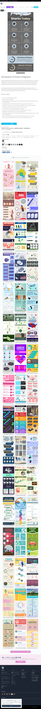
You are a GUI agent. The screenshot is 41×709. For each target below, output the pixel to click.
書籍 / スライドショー (15, 672)
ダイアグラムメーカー (5, 676)
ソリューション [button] (21, 7)
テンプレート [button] (27, 7)
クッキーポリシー (6, 702)
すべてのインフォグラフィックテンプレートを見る (20, 651)
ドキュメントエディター (5, 681)
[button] (4, 7)
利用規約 (33, 672)
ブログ (13, 678)
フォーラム (13, 675)
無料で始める (20, 661)
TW (8, 129)
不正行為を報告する (35, 680)
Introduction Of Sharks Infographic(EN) (7, 128)
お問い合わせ (24, 677)
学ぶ (12, 677)
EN (7, 129)
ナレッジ (13, 680)
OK (11, 705)
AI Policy (33, 674)
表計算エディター (4, 686)
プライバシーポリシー (35, 675)
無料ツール (13, 682)
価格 (32, 7)
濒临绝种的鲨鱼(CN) (27, 128)
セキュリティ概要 (35, 678)
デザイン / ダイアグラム (16, 674)
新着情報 (23, 674)
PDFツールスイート (4, 672)
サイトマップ (14, 683)
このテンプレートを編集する (9, 123)
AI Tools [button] (9, 7)
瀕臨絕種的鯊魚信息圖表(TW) (18, 128)
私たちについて (24, 672)
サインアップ (36, 7)
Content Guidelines (35, 677)
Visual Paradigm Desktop (13, 0)
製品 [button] (1, 7)
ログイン (2, 10)
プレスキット (24, 675)
